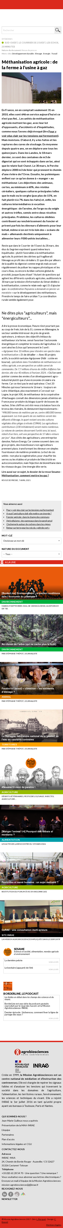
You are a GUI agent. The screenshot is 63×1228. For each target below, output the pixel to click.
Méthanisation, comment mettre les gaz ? (25, 475)
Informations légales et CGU (17, 1144)
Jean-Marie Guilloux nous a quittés (20, 1120)
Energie (46, 53)
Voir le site (53, 962)
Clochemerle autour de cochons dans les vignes (28, 524)
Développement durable (23, 53)
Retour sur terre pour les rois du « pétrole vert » (28, 527)
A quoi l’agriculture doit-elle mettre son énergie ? (29, 513)
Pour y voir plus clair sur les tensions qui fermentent (30, 510)
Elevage (38, 53)
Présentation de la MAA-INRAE (18, 1125)
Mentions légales (53, 1225)
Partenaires (8, 1134)
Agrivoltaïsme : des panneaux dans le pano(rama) (29, 520)
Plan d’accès (8, 1139)
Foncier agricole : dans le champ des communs (27, 517)
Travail (54, 53)
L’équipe (6, 1130)
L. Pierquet (41, 1219)
